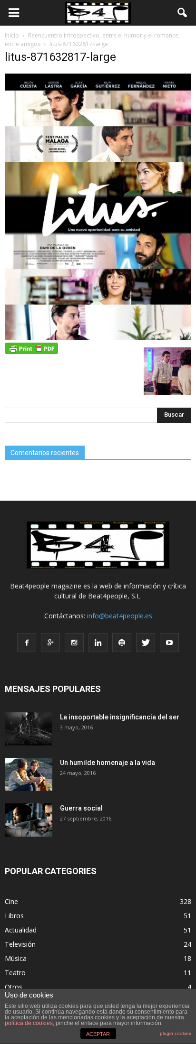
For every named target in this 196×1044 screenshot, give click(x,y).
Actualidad (21, 929)
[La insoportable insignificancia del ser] (28, 729)
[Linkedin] (98, 642)
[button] (182, 13)
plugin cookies (175, 1033)
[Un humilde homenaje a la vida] (28, 774)
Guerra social (81, 808)
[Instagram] (74, 642)
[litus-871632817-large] (98, 337)
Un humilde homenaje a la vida (107, 762)
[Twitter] (145, 642)
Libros (14, 915)
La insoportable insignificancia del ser (119, 717)
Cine (11, 901)
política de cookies (29, 1023)
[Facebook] (26, 642)
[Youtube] (169, 642)
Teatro (15, 972)
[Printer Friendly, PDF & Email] (31, 347)
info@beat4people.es (119, 615)
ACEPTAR (98, 1034)
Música (16, 958)
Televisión (20, 944)
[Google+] (50, 642)
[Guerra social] (28, 820)
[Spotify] (121, 642)
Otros (13, 986)
